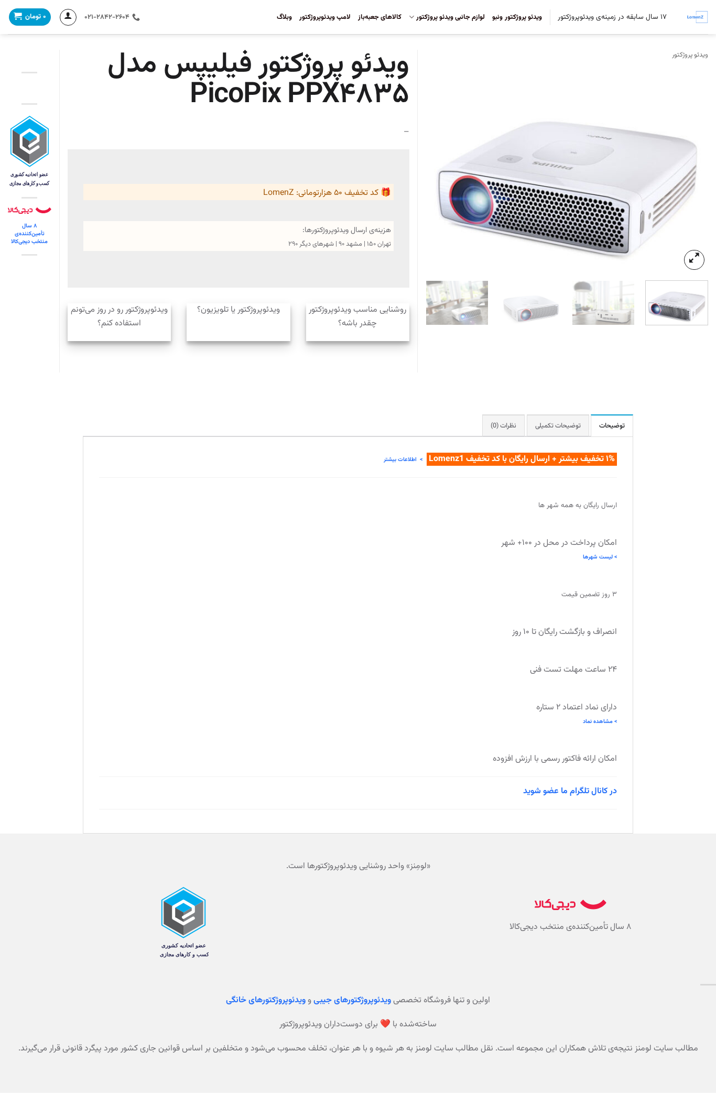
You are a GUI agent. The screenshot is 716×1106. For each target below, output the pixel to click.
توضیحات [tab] (612, 426)
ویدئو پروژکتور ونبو (517, 17)
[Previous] (689, 166)
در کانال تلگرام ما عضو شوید (570, 791)
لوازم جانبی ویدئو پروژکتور (450, 17)
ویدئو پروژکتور (690, 55)
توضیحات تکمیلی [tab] (558, 426)
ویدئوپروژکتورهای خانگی (266, 1000)
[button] (694, 260)
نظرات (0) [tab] (503, 426)
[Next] (436, 166)
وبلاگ (284, 17)
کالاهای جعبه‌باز (380, 17)
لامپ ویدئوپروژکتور (325, 17)
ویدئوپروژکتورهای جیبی (352, 1000)
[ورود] (68, 17)
